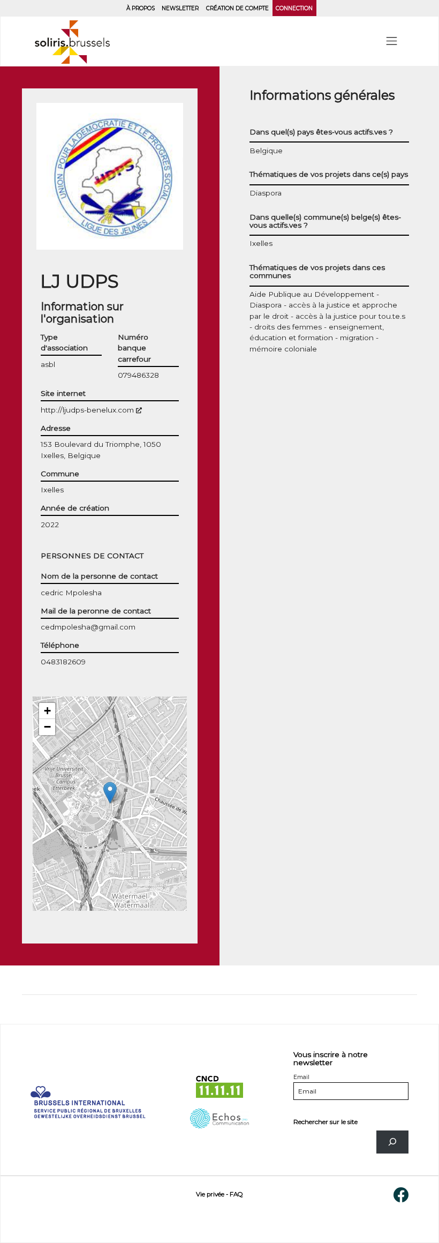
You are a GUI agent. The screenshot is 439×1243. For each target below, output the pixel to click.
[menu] (392, 41)
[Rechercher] (392, 1142)
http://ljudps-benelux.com (91, 410)
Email (301, 1077)
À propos (140, 8)
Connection (294, 8)
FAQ (236, 1194)
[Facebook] (400, 1194)
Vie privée (210, 1194)
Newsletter (180, 8)
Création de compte (237, 8)
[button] (110, 793)
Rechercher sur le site (325, 1122)
